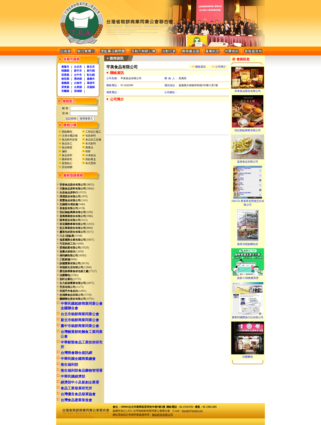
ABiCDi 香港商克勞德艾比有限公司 (247, 202)
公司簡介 (219, 66)
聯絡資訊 (199, 66)
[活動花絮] (169, 54)
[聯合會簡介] (85, 54)
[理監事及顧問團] (112, 54)
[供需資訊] (231, 54)
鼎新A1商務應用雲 (248, 278)
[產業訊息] (212, 54)
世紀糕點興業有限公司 (248, 130)
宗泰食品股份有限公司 (248, 91)
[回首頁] (65, 54)
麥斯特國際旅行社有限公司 (247, 317)
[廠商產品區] (190, 54)
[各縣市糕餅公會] (143, 54)
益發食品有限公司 (247, 161)
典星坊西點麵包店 (247, 244)
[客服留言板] (253, 54)
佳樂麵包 (247, 356)
